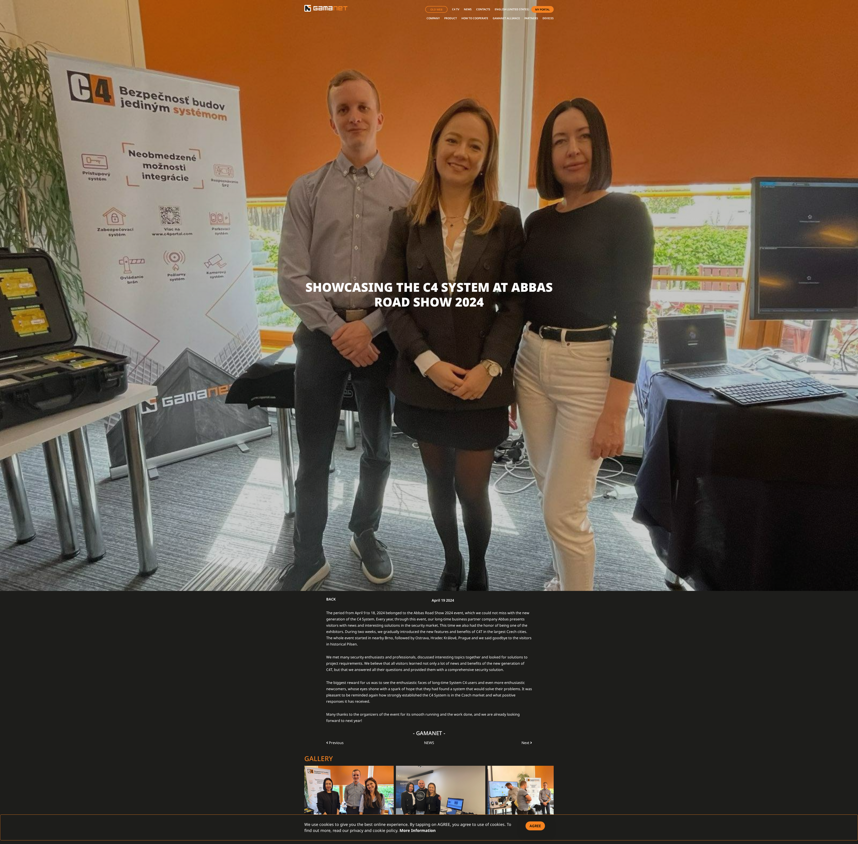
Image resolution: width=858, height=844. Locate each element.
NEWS (468, 9)
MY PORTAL (542, 9)
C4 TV (455, 9)
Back (331, 599)
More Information (418, 830)
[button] (511, 9)
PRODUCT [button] (450, 18)
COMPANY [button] (433, 18)
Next (526, 742)
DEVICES (548, 18)
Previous (336, 742)
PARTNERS (531, 18)
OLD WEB (436, 9)
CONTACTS (483, 9)
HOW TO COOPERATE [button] (474, 18)
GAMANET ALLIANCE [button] (506, 18)
